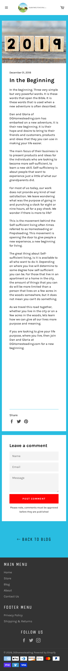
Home (8, 572)
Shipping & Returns (18, 621)
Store (7, 578)
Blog (7, 584)
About (8, 590)
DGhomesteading (23, 652)
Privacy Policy (13, 615)
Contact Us (11, 596)
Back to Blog (36, 539)
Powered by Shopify (45, 652)
